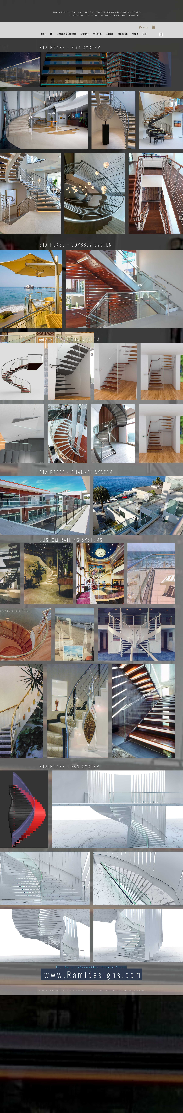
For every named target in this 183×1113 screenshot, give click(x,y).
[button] (153, 27)
